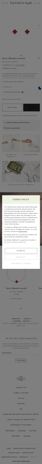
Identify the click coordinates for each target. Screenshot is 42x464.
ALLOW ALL (21, 251)
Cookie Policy (22, 231)
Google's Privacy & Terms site (13, 215)
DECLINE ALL (21, 257)
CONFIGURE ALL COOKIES (21, 263)
